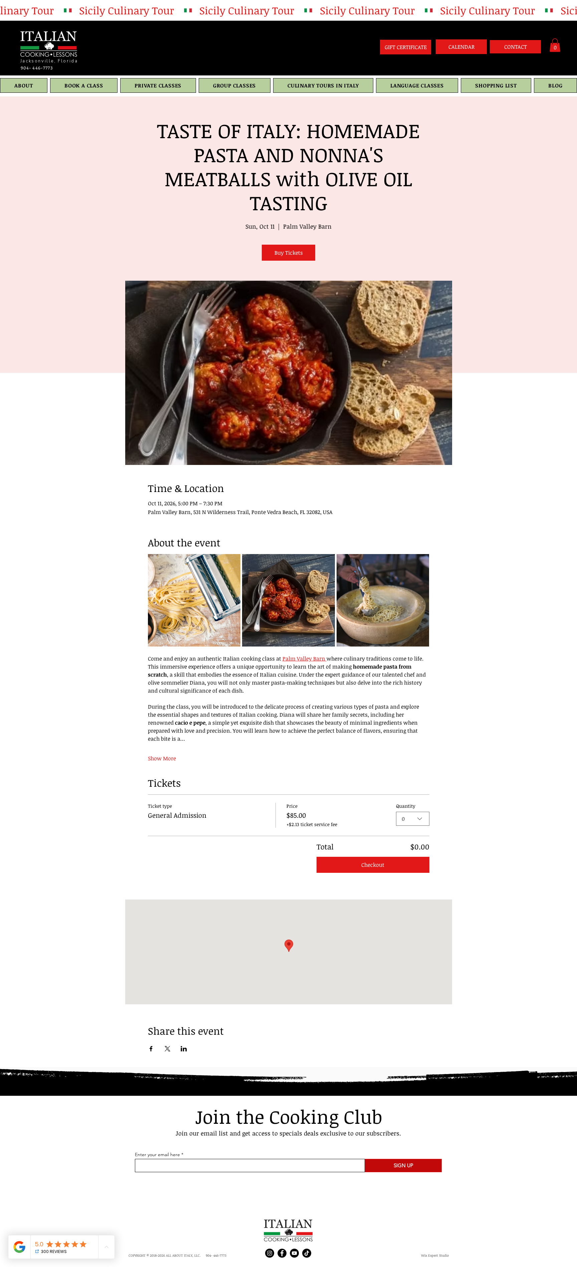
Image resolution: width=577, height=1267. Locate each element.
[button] (555, 45)
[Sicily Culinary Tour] (288, 10)
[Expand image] (194, 600)
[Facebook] (281, 1253)
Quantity (405, 806)
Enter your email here (157, 1154)
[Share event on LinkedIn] (184, 1048)
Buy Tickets (288, 252)
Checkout (372, 864)
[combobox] (412, 819)
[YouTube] (294, 1253)
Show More (162, 758)
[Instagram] (269, 1253)
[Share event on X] (167, 1048)
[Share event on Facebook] (151, 1048)
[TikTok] (306, 1253)
